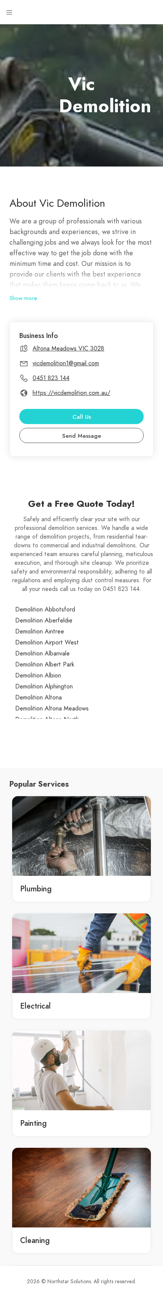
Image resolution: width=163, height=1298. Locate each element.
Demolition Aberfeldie (43, 620)
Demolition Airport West (47, 642)
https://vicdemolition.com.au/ (71, 393)
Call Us (81, 417)
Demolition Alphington (44, 686)
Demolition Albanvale (42, 653)
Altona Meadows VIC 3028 (68, 348)
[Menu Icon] (9, 12)
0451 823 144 (51, 378)
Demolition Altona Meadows (52, 708)
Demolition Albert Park (44, 664)
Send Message (81, 436)
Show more (23, 298)
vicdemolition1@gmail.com (66, 363)
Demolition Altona (38, 697)
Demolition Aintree (39, 631)
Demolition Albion (38, 675)
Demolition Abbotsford (45, 609)
